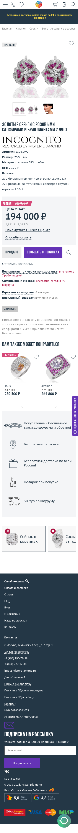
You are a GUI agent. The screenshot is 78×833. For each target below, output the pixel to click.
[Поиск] (73, 4)
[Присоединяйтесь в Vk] (7, 771)
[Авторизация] (64, 4)
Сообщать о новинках (43, 252)
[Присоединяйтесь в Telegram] (14, 771)
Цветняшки (10, 308)
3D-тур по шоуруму (39, 512)
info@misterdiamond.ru (20, 670)
